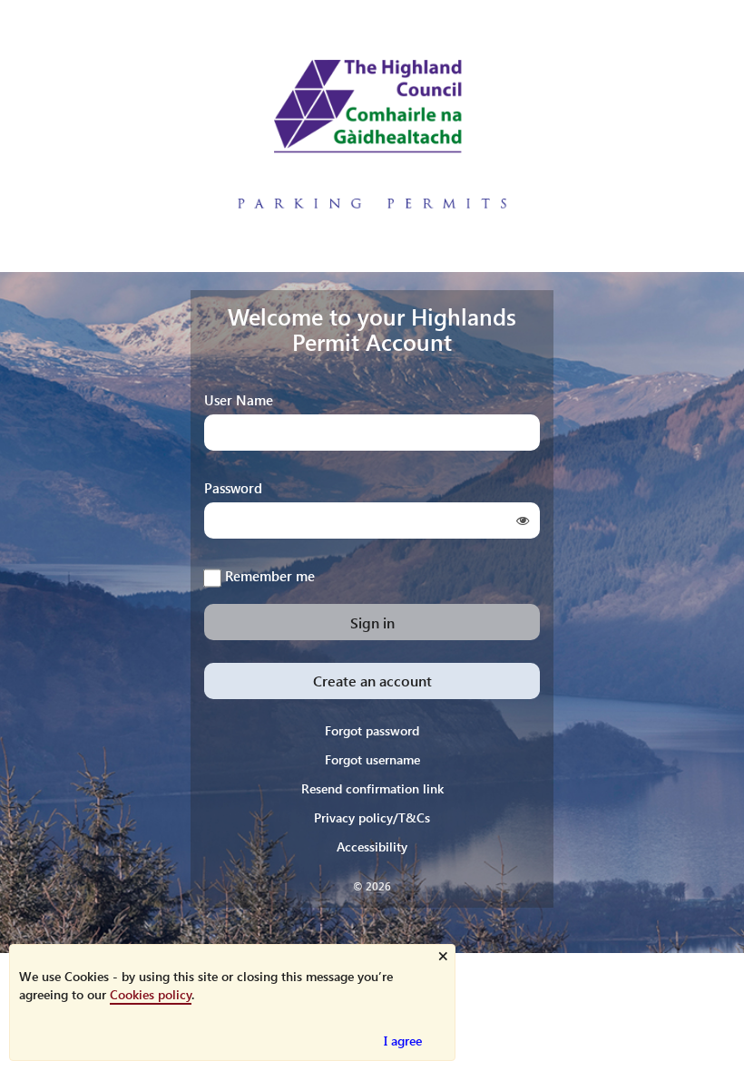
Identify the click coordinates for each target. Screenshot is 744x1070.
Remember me (270, 575)
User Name (238, 399)
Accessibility (372, 846)
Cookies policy (150, 994)
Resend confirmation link (372, 788)
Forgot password (372, 730)
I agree (403, 1040)
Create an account (372, 680)
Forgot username (372, 759)
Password (233, 487)
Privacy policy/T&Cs (372, 817)
